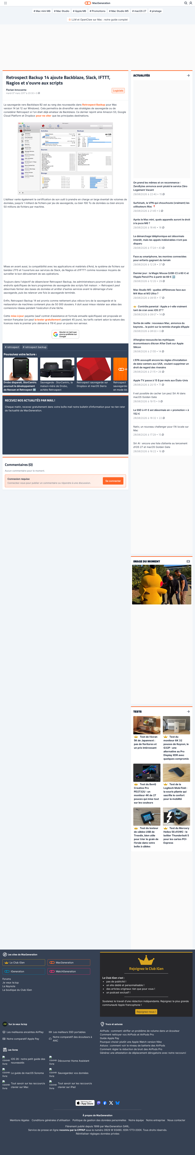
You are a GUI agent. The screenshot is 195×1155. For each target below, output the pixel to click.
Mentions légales (19, 1120)
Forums (6, 978)
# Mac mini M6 (42, 11)
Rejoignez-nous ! (146, 1011)
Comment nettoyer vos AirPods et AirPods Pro (127, 1034)
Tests (137, 711)
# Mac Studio (61, 11)
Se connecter (113, 480)
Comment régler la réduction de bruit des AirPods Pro (131, 1049)
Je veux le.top (10, 982)
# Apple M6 (79, 11)
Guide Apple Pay (109, 1038)
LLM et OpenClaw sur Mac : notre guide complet (100, 19)
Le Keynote (8, 986)
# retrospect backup (34, 347)
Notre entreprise (155, 1120)
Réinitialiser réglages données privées (97, 1133)
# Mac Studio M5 (119, 11)
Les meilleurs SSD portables (69, 1032)
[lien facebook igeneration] (105, 1103)
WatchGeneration (66, 971)
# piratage (155, 11)
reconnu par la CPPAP (72, 1129)
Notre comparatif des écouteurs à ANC (72, 1038)
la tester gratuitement (48, 319)
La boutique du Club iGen (17, 989)
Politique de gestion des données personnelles (99, 1120)
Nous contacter (176, 1120)
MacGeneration (64, 962)
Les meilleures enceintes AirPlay (25, 1032)
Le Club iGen (17, 962)
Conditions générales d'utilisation (51, 1120)
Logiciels (118, 90)
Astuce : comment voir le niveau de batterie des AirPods (132, 1045)
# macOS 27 (139, 11)
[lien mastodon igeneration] (98, 1103)
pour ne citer (43, 115)
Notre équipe (136, 1120)
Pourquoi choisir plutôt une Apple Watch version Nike (131, 1041)
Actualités (141, 75)
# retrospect (12, 347)
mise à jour (17, 315)
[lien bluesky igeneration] (117, 1103)
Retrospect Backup (93, 104)
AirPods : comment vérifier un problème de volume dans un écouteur (139, 1030)
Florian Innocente (16, 89)
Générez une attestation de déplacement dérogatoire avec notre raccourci (143, 1052)
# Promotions (97, 11)
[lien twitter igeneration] (111, 1103)
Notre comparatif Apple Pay (23, 1038)
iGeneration (17, 971)
